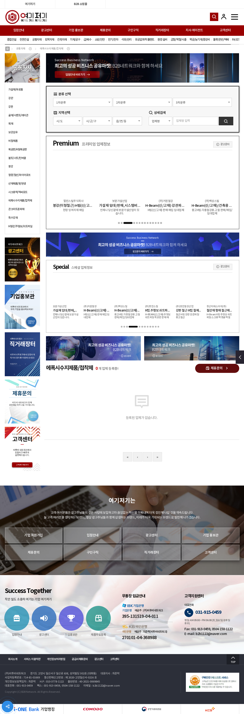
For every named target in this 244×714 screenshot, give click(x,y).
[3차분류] (202, 102)
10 (150, 223)
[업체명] (160, 121)
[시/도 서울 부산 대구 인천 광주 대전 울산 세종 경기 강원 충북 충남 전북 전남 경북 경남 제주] (67, 121)
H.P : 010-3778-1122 (52, 681)
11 (153, 223)
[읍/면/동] (127, 121)
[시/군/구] (97, 121)
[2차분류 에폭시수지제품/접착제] (142, 102)
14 (161, 223)
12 (156, 223)
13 (158, 223)
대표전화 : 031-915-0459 (19, 685)
